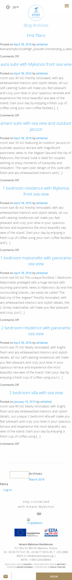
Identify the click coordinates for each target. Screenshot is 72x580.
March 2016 (36, 479)
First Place (36, 35)
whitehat (42, 44)
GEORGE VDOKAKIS (24, 567)
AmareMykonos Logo (36, 13)
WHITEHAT (61, 564)
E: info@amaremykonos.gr (39, 556)
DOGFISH (27, 564)
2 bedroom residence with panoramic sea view (36, 330)
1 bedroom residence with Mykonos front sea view (36, 191)
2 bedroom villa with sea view (36, 392)
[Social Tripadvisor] (39, 513)
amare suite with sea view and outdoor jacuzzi (36, 126)
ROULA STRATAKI (57, 567)
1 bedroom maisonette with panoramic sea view (36, 261)
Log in (7, 490)
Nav (65, 7)
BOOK (54, 576)
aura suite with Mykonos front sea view (36, 64)
